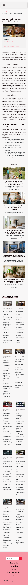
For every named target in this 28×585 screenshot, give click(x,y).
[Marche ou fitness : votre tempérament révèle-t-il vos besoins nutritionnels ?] (14, 173)
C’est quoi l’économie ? (8, 41)
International (14, 566)
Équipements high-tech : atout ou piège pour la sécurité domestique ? (14, 256)
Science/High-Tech (14, 572)
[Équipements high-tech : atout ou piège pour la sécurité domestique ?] (14, 247)
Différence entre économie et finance (11, 46)
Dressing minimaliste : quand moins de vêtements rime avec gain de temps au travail (14, 232)
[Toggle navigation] (4, 5)
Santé (14, 569)
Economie (8, 11)
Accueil (2, 11)
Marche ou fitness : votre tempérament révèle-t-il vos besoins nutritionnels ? (14, 182)
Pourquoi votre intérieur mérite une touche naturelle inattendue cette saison (14, 281)
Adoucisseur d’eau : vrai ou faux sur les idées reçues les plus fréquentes (14, 207)
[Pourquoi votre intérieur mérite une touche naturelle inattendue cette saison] (14, 272)
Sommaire (7, 39)
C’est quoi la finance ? (7, 44)
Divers (14, 575)
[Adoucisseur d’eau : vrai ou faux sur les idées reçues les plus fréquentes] (14, 198)
